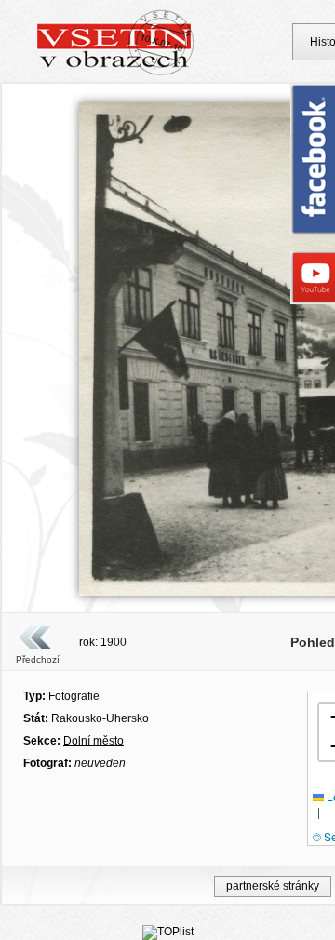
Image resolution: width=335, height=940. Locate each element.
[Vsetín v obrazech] (115, 72)
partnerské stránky (272, 886)
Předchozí (38, 659)
